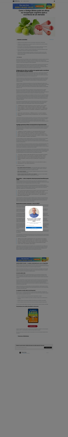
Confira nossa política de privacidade (34, 229)
